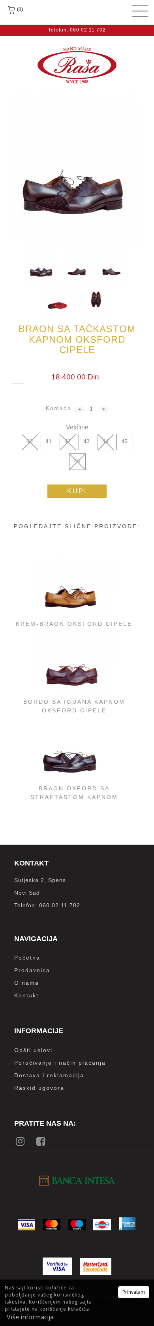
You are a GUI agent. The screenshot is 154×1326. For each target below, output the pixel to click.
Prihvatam (133, 1292)
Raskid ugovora (39, 1088)
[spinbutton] (91, 408)
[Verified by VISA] (57, 1266)
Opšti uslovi (33, 1050)
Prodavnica (32, 970)
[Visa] (26, 1224)
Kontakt (26, 995)
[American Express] (127, 1223)
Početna (27, 957)
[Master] (51, 1224)
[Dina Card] (102, 1225)
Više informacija (30, 1317)
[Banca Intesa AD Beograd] (77, 1180)
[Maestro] (77, 1224)
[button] (79, 409)
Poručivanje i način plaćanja (60, 1063)
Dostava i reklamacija (49, 1075)
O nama (26, 983)
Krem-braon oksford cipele (74, 624)
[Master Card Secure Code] (95, 1266)
